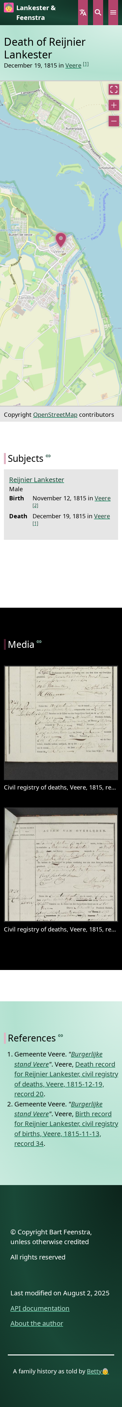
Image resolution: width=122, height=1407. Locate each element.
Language (83, 12)
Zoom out (114, 121)
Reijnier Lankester (36, 479)
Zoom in (114, 105)
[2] (35, 505)
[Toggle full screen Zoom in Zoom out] (61, 243)
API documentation (40, 1308)
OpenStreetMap (55, 414)
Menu (113, 12)
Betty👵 (98, 1371)
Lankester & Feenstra (36, 12)
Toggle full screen (114, 89)
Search (98, 12)
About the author (36, 1323)
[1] (86, 63)
